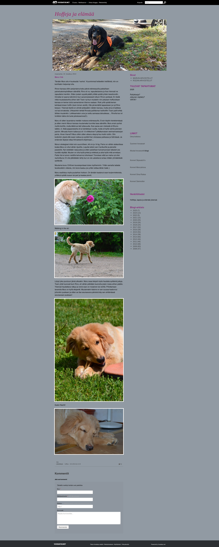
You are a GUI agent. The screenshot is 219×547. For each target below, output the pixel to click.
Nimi (59, 489)
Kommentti (60, 510)
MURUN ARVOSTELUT (143, 78)
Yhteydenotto (125, 544)
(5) (136, 215)
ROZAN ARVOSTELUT (142, 81)
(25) (137, 220)
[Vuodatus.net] (60, 544)
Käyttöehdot (117, 544)
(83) (137, 246)
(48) (137, 242)
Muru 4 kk (59, 77)
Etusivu (74, 2)
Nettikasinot (82, 2)
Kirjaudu (140, 2)
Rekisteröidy (103, 2)
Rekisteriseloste (108, 544)
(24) (137, 225)
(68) (137, 244)
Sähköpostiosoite (68, 496)
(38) (137, 234)
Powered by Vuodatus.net (158, 544)
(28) (137, 230)
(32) (137, 227)
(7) (136, 210)
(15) (137, 218)
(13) (137, 213)
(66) (137, 237)
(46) (137, 239)
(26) (137, 222)
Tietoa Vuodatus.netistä (96, 544)
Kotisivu (74, 503)
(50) (137, 232)
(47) (137, 249)
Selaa (93, 2)
